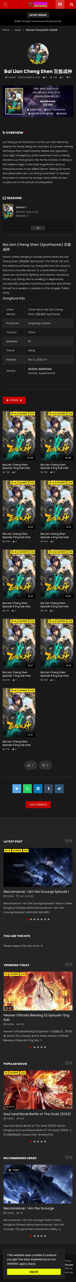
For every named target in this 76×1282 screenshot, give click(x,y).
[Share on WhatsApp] (27, 788)
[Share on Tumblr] (48, 788)
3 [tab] (34, 919)
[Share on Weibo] (59, 788)
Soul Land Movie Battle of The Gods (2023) (37, 1114)
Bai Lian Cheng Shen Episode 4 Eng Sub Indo (55, 535)
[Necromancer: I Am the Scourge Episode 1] (38, 867)
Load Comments (38, 804)
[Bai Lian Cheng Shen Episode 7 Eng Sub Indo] (19, 643)
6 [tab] (45, 919)
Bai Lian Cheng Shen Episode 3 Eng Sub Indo (17, 535)
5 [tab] (41, 919)
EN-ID (14, 413)
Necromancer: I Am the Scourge (29, 1208)
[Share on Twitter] (16, 788)
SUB (32, 413)
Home (6, 29)
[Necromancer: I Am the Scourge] (38, 1184)
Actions (32, 368)
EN (6, 974)
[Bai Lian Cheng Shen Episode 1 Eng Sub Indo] (19, 435)
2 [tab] (31, 919)
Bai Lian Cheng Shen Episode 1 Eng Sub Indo (16, 466)
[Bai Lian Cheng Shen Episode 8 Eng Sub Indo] (57, 643)
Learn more (27, 1264)
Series (17, 29)
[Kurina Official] (38, 4)
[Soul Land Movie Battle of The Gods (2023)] (38, 1089)
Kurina (12, 77)
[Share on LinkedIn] (38, 788)
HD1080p (23, 413)
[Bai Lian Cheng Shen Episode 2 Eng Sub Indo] (57, 435)
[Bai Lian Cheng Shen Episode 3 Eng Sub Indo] (19, 505)
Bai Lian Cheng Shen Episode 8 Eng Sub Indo (55, 674)
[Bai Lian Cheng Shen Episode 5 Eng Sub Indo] (19, 574)
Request (68, 1264)
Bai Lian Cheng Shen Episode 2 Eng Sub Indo (55, 466)
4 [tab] (38, 919)
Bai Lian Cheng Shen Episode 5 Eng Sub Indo (17, 604)
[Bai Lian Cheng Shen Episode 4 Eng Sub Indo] (57, 505)
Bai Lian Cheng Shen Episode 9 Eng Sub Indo (17, 743)
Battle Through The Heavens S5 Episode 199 (38, 21)
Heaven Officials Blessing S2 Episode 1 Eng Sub (36, 1017)
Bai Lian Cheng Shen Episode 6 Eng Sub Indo (55, 604)
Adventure (45, 368)
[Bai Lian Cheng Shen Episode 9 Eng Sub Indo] (19, 712)
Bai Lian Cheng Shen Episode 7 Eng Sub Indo (17, 674)
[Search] (71, 4)
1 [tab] (27, 919)
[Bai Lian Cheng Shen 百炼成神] (38, 53)
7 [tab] (48, 919)
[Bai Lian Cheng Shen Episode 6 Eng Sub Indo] (57, 574)
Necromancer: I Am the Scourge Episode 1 (36, 891)
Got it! (34, 1271)
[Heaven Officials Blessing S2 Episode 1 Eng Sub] (38, 991)
